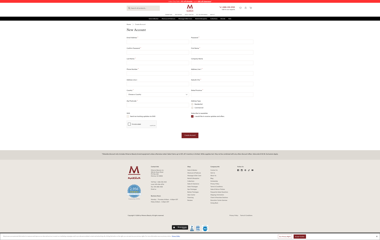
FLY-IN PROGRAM (201, 14)
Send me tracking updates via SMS (142, 116)
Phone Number (132, 69)
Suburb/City (195, 80)
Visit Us (212, 173)
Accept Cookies (299, 236)
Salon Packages (192, 186)
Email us (153, 189)
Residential (199, 104)
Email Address (132, 37)
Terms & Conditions (216, 186)
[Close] (377, 236)
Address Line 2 (132, 80)
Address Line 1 (196, 69)
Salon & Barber (192, 170)
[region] (190, 236)
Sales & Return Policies (217, 189)
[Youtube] (252, 170)
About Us (213, 175)
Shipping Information (217, 195)
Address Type (196, 101)
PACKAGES (178, 14)
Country (129, 90)
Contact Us (214, 170)
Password (194, 37)
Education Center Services (218, 200)
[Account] (245, 8)
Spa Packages (192, 189)
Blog (211, 178)
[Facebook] (238, 170)
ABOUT (212, 14)
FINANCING (168, 14)
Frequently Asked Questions (219, 192)
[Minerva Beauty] (190, 8)
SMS (128, 113)
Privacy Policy (214, 184)
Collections (190, 181)
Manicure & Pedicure (194, 173)
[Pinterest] (245, 170)
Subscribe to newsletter (199, 113)
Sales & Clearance (193, 184)
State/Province (196, 90)
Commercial (199, 108)
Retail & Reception (193, 178)
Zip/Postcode (131, 101)
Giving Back (214, 203)
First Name (195, 48)
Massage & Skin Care (194, 175)
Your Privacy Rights (285, 236)
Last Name (130, 59)
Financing (190, 197)
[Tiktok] (249, 170)
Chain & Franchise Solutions (219, 197)
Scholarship (214, 181)
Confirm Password (133, 48)
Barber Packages (193, 192)
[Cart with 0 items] (250, 8)
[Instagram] (242, 170)
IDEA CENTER (189, 14)
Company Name (197, 59)
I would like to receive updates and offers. (210, 116)
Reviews (190, 200)
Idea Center (191, 195)
